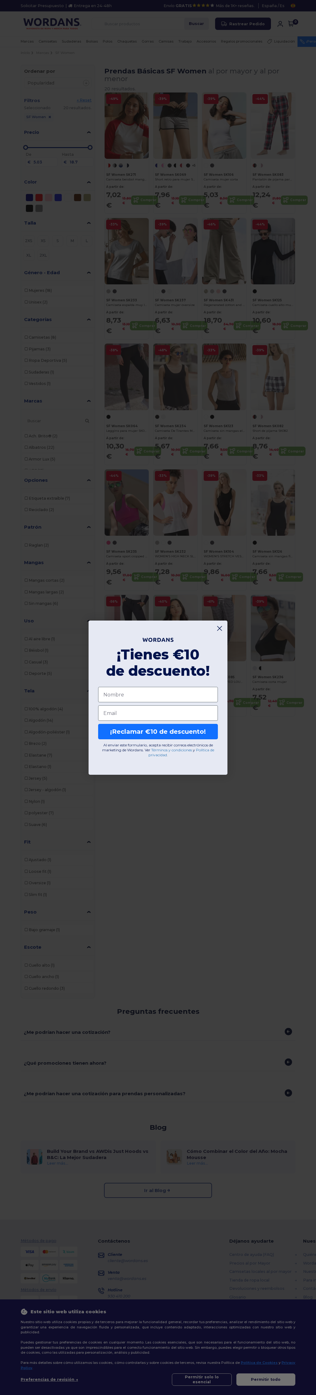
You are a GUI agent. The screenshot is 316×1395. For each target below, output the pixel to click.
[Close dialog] (219, 628)
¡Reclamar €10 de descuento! (158, 731)
